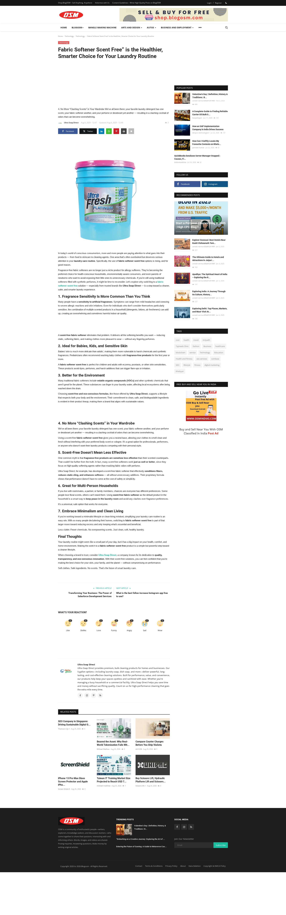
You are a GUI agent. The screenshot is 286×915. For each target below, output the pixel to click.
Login (209, 3)
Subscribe (221, 845)
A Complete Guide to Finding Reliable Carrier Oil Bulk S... (210, 113)
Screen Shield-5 (64, 789)
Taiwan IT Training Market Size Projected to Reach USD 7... (113, 780)
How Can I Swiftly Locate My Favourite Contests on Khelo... (206, 142)
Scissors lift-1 (141, 786)
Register (218, 3)
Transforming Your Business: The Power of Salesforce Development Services (90, 595)
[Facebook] (177, 827)
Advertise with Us (102, 2)
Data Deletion (195, 866)
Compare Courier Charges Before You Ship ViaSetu (149, 743)
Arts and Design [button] (131, 27)
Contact (138, 866)
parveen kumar (198, 147)
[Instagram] (184, 827)
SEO (177, 365)
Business (207, 346)
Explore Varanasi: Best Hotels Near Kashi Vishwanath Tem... (209, 241)
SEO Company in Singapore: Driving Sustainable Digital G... (74, 723)
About (183, 866)
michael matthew (103, 786)
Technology (69, 36)
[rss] (191, 827)
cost (177, 340)
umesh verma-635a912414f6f (203, 101)
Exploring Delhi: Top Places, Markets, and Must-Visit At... (209, 310)
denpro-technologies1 (200, 132)
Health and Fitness (184, 358)
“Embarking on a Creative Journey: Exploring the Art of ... (140, 839)
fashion (196, 346)
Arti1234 (139, 749)
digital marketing (212, 365)
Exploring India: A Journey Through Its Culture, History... (209, 293)
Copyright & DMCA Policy (214, 866)
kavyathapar (197, 118)
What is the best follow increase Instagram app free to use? (142, 595)
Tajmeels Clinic (182, 346)
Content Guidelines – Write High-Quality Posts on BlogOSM (136, 2)
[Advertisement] (114, 83)
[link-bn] (173, 14)
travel (196, 340)
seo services (201, 358)
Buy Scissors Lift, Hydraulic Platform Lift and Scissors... (151, 780)
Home (63, 27)
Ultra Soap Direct (71, 122)
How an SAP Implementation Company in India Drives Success (207, 127)
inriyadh (206, 340)
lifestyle (187, 365)
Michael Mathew (103, 749)
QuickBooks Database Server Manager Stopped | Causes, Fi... (197, 157)
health (186, 340)
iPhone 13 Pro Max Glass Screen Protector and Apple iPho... (73, 781)
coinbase (215, 358)
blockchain (180, 352)
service (192, 352)
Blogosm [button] (77, 27)
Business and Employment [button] (176, 27)
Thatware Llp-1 (64, 729)
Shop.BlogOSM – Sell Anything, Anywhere (75, 2)
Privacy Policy (171, 866)
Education (218, 352)
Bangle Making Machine (102, 27)
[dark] (226, 3)
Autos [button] (151, 27)
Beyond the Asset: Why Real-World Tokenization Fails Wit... (113, 743)
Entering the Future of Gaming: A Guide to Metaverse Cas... (141, 846)
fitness (197, 365)
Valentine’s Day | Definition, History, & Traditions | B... (210, 96)
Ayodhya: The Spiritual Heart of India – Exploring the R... (209, 276)
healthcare (220, 346)
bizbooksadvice (180, 162)
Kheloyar (180, 371)
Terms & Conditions (154, 866)
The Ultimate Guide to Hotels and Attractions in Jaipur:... (208, 258)
